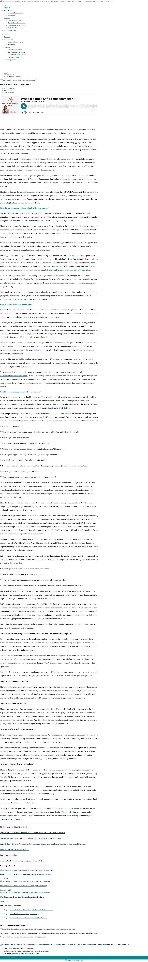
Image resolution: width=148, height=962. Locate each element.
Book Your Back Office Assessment (14, 849)
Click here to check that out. (58, 408)
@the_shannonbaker (74, 808)
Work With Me (8, 10)
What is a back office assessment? (13, 76)
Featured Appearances (10, 30)
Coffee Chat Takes (13, 28)
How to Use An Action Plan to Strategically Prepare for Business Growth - (31, 910)
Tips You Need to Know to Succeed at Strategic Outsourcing (23, 886)
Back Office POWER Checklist (17, 25)
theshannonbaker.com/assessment (13, 376)
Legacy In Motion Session (15, 13)
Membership (11, 15)
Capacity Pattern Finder (15, 20)
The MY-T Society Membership (31, 611)
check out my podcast (13, 937)
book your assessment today (72, 372)
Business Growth (9, 92)
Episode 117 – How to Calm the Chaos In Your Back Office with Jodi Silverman (32, 833)
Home (5, 5)
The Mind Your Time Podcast (16, 23)
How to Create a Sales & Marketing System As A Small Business (28, 918)
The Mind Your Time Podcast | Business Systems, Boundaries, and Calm (99, 944)
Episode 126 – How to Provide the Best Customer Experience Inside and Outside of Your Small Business (43, 844)
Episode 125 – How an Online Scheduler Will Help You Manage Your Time (30, 838)
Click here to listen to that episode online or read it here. (68, 270)
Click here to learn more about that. (34, 337)
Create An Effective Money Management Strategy (24, 914)
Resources (7, 18)
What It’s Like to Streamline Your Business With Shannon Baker (25, 874)
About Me (7, 7)
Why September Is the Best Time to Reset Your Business (22, 897)
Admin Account (9, 88)
